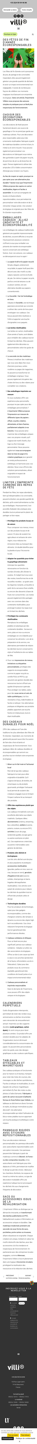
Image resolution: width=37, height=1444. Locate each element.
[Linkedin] (15, 16)
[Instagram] (18, 16)
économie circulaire (25, 1262)
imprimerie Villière (16, 411)
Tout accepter (13, 1435)
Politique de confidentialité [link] (25, 1438)
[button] (18, 28)
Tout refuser (25, 1435)
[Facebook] (21, 16)
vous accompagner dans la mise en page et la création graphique (19, 453)
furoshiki (19, 303)
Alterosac (21, 1255)
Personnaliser (8, 1438)
